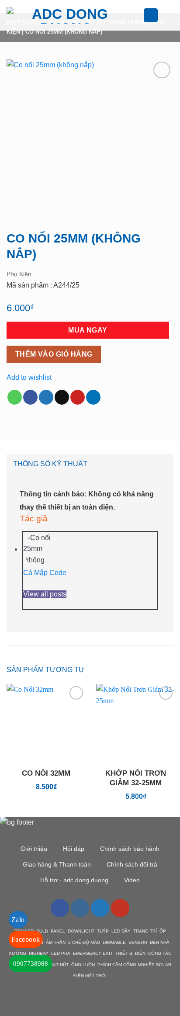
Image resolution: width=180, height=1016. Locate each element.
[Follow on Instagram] (80, 908)
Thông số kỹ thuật (50, 464)
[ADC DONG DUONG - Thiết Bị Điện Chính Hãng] (66, 15)
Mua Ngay (87, 330)
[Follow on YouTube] (120, 908)
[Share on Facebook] (30, 397)
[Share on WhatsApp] (14, 397)
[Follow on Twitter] (100, 908)
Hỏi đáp (73, 848)
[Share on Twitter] (46, 397)
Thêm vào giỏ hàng (54, 354)
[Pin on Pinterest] (77, 397)
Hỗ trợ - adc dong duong (74, 880)
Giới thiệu (34, 848)
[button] (138, 15)
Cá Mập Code (44, 572)
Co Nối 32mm (46, 773)
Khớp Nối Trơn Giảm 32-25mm (135, 778)
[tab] (90, 464)
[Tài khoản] (151, 15)
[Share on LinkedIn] (93, 397)
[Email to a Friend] (62, 397)
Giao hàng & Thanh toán (57, 864)
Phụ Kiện (19, 273)
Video (132, 880)
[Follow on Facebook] (60, 908)
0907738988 (30, 963)
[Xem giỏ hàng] (169, 15)
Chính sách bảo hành (129, 848)
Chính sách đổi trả (132, 864)
